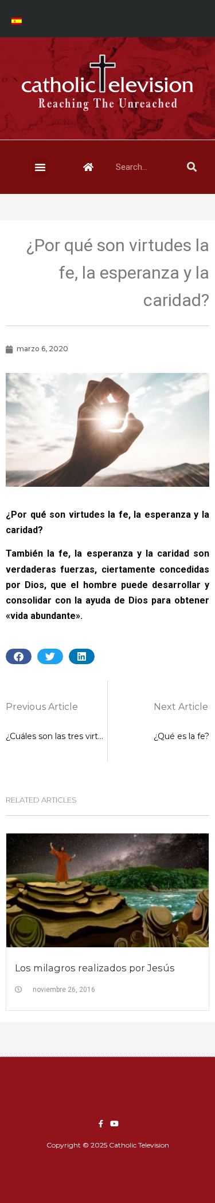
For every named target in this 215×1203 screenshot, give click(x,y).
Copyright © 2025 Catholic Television (107, 1145)
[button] (40, 167)
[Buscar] (191, 167)
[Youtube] (114, 1123)
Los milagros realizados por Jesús (95, 968)
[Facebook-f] (101, 1123)
